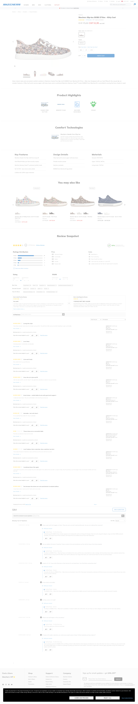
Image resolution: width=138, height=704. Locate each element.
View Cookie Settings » (127, 698)
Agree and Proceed (81, 698)
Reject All (107, 698)
